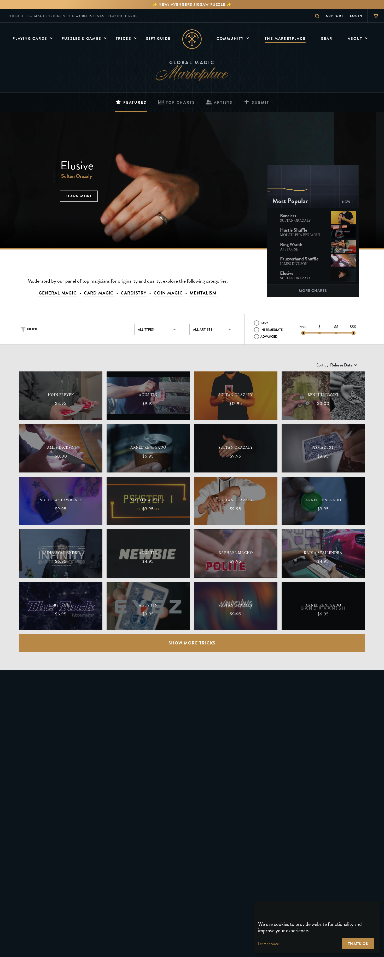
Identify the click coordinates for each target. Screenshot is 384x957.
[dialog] (317, 927)
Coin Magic (168, 293)
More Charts (313, 290)
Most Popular (290, 201)
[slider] (303, 333)
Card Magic (99, 293)
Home (192, 39)
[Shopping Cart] (376, 16)
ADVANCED (268, 336)
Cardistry (134, 293)
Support (335, 16)
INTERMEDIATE (271, 329)
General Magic (58, 293)
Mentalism (203, 293)
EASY (264, 323)
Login (356, 16)
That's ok (358, 943)
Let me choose (268, 943)
